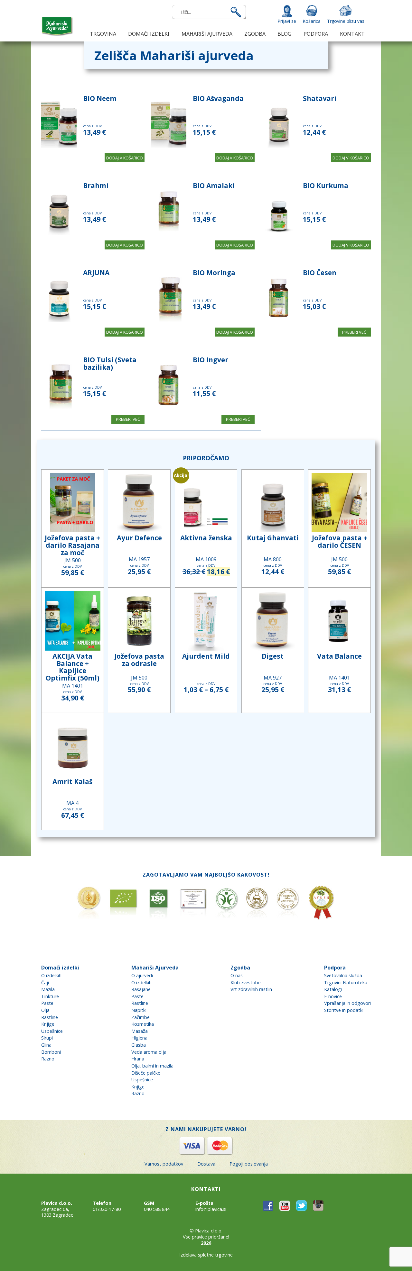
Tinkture (50, 996)
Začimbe (140, 1017)
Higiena (139, 1038)
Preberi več (354, 332)
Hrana (137, 1059)
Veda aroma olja (148, 1052)
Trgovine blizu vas (345, 21)
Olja (45, 1010)
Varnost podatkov (164, 1164)
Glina (46, 1045)
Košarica (312, 21)
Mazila (48, 989)
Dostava (206, 1164)
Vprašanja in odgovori (347, 1003)
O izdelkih (51, 975)
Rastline (49, 1017)
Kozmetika (142, 1024)
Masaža (139, 1031)
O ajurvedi (142, 975)
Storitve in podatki (343, 1010)
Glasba (138, 1045)
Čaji (45, 982)
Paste (47, 1003)
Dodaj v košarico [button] (124, 158)
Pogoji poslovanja (248, 1164)
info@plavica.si (210, 1209)
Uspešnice (52, 1031)
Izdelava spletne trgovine (206, 1255)
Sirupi (47, 1038)
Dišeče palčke (145, 1073)
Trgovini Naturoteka (345, 982)
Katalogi (333, 989)
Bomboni (51, 1052)
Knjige (47, 1024)
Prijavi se (286, 21)
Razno (47, 1059)
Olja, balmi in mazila (152, 1066)
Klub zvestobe (245, 982)
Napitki (138, 1010)
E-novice (333, 996)
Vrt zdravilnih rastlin (251, 989)
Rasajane (141, 989)
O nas (236, 975)
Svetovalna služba (343, 975)
